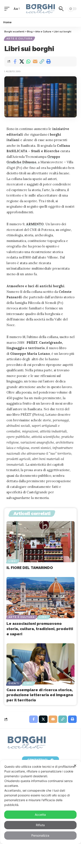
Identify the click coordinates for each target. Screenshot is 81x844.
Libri (13, 561)
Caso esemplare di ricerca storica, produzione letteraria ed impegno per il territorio (39, 695)
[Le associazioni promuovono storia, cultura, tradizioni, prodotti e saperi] (40, 597)
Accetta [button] (40, 814)
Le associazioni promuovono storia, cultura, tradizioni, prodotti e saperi (39, 628)
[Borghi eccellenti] (40, 8)
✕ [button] (75, 765)
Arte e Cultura (19, 38)
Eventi (14, 683)
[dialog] (40, 802)
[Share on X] (22, 61)
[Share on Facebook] (15, 61)
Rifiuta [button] (40, 825)
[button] (8, 9)
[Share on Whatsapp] (28, 61)
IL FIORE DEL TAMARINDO (29, 567)
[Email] (35, 61)
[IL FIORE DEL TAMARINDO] (40, 541)
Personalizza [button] (40, 835)
